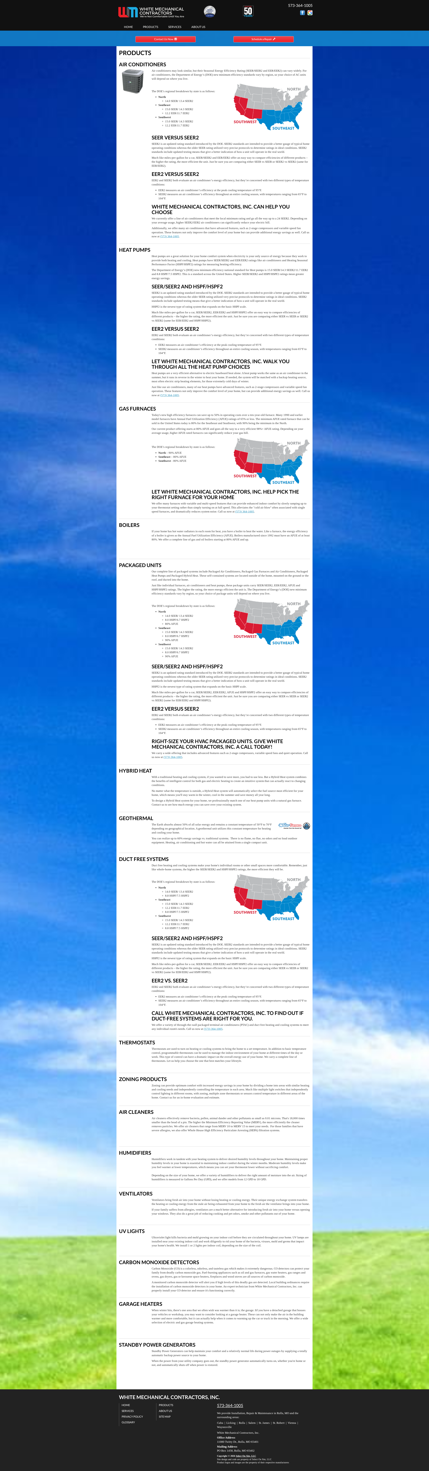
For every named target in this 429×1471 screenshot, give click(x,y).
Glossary (128, 1422)
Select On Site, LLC (246, 1456)
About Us (198, 27)
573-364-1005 (230, 1405)
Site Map (165, 1416)
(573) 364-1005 (169, 236)
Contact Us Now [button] (164, 39)
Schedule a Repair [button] (262, 39)
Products (150, 27)
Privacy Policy (132, 1416)
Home (128, 27)
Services (174, 27)
